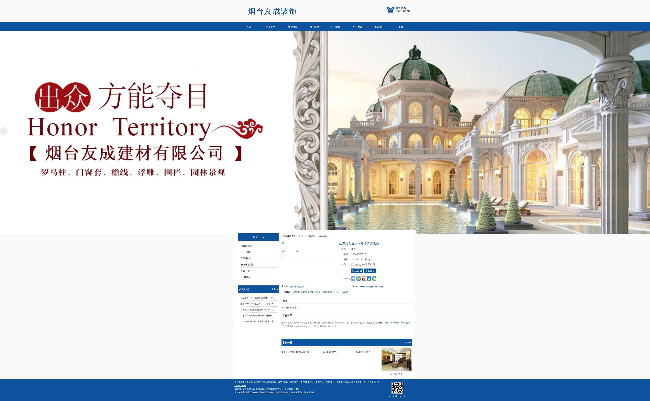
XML (297, 388)
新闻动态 (292, 26)
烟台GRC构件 (266, 392)
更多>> (408, 342)
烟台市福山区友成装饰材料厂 (269, 388)
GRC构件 (246, 277)
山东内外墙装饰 (297, 286)
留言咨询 (357, 271)
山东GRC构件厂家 (330, 291)
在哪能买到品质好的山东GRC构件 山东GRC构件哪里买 (259, 309)
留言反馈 (357, 26)
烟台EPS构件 (252, 392)
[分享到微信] (374, 278)
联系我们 (379, 26)
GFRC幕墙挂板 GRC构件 (371, 286)
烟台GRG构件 (281, 392)
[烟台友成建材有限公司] (291, 11)
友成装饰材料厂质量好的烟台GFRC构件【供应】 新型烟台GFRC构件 (259, 297)
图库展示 (314, 26)
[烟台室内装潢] (396, 359)
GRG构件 (246, 258)
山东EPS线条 (314, 291)
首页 (248, 26)
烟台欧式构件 (296, 392)
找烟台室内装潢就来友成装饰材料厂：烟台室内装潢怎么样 (259, 315)
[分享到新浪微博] (364, 278)
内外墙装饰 (324, 236)
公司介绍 (336, 26)
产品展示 (270, 26)
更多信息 (370, 271)
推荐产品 (245, 270)
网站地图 (289, 388)
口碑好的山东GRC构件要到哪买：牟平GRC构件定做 (259, 321)
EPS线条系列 (248, 264)
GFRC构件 (246, 252)
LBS (401, 26)
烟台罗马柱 (309, 392)
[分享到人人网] (369, 278)
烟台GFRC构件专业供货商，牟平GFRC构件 (259, 303)
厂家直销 (344, 291)
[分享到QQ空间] (358, 278)
